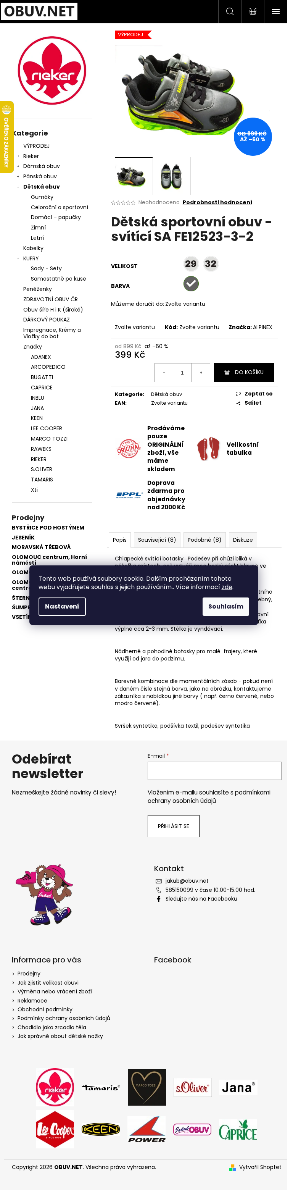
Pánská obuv (40, 176)
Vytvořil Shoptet (260, 1167)
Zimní (38, 227)
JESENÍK (23, 538)
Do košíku (249, 372)
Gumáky (42, 197)
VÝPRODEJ (36, 146)
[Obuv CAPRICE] (238, 1129)
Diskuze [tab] (243, 540)
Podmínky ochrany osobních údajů (64, 1018)
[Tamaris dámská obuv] (101, 1087)
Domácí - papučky (56, 217)
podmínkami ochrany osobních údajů (209, 796)
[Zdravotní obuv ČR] (192, 1129)
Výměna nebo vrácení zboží (55, 991)
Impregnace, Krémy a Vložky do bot (52, 333)
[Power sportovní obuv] (146, 1129)
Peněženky (37, 289)
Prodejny (29, 973)
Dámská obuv (41, 166)
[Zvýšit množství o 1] (201, 372)
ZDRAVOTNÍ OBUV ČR (50, 299)
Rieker (31, 156)
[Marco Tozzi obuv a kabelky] (147, 1087)
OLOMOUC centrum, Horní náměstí (49, 560)
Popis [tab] (120, 540)
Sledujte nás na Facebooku (201, 899)
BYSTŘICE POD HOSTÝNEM (48, 528)
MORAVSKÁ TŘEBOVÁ (41, 547)
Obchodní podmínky (45, 1009)
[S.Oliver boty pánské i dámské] (193, 1087)
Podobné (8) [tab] (205, 540)
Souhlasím (225, 606)
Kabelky (33, 248)
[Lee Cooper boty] (55, 1129)
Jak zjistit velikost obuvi (48, 983)
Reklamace (32, 1000)
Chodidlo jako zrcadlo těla (52, 1027)
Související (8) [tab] (157, 540)
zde (227, 587)
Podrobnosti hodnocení (217, 202)
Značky (32, 346)
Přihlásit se (173, 826)
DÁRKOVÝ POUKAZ (46, 319)
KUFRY (31, 258)
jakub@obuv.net (187, 881)
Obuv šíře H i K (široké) (53, 309)
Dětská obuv (41, 187)
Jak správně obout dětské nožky (60, 1036)
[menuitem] (52, 357)
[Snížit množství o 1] (164, 372)
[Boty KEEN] (101, 1129)
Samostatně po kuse (58, 279)
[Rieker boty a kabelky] (55, 1087)
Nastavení (62, 606)
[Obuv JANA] (238, 1087)
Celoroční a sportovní (59, 207)
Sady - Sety (46, 268)
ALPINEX (262, 327)
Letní (37, 238)
